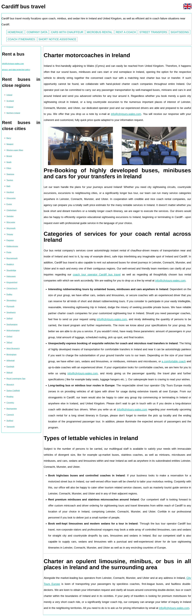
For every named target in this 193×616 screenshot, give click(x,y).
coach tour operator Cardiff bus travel (97, 274)
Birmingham (11, 354)
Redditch (10, 264)
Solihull (9, 318)
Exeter (9, 204)
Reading (9, 397)
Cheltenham (11, 210)
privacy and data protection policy (16, 70)
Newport (9, 144)
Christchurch (11, 288)
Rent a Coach (126, 32)
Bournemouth (12, 258)
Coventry (10, 403)
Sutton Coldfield (13, 391)
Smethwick (11, 312)
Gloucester (11, 198)
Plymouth (10, 306)
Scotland (10, 101)
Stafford (9, 421)
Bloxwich (10, 385)
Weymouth (10, 228)
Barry (8, 138)
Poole (8, 252)
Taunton (9, 180)
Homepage (15, 32)
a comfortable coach (174, 361)
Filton (8, 168)
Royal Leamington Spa (15, 379)
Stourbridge (11, 270)
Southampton (11, 324)
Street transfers (153, 32)
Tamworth (10, 427)
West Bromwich (13, 348)
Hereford (10, 192)
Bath (8, 186)
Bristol (9, 156)
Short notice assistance (57, 39)
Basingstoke (11, 409)
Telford (9, 342)
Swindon (10, 216)
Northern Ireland (13, 113)
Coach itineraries (21, 39)
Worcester (10, 222)
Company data (37, 32)
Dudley (9, 294)
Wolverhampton (13, 330)
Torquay (9, 234)
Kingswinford (11, 282)
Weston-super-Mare (14, 150)
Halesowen (11, 276)
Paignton (10, 240)
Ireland (9, 95)
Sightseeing (180, 32)
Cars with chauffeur (67, 32)
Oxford (9, 336)
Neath (8, 162)
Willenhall (10, 360)
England (9, 107)
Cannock (10, 415)
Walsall (9, 373)
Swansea (10, 174)
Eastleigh (10, 367)
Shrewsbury (11, 300)
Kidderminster (12, 246)
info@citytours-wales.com (13, 64)
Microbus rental (99, 32)
